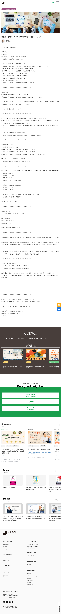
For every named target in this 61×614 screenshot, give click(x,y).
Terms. (16, 607)
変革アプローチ (6, 548)
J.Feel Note (31, 541)
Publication (31, 561)
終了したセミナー (6, 577)
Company (31, 570)
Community (7, 554)
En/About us (30, 584)
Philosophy (7, 541)
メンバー (5, 557)
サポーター (29, 575)
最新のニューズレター (32, 555)
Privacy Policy (11, 607)
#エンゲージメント (33, 338)
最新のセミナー (6, 575)
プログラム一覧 (6, 568)
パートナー (5, 558)
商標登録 (29, 578)
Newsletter (30, 395)
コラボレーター (6, 560)
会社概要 (29, 573)
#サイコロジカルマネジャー (21, 338)
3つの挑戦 (5, 550)
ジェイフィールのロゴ (32, 577)
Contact (30, 408)
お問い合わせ (53, 3)
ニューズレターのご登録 (32, 557)
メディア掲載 (30, 566)
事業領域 (5, 546)
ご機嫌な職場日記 (31, 548)
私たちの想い (6, 544)
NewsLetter (32, 552)
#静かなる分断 (43, 338)
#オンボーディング (9, 338)
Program (6, 565)
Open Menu (57, 2)
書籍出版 (29, 564)
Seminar (30, 401)
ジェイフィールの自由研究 (33, 546)
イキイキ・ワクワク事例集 (33, 544)
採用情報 (29, 582)
